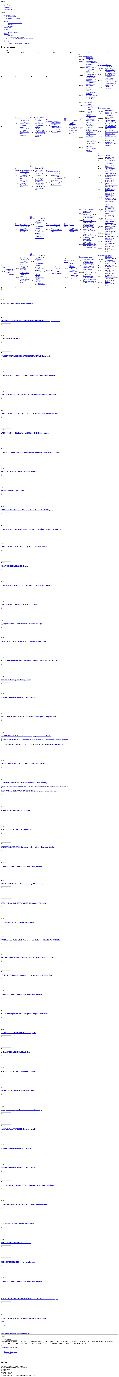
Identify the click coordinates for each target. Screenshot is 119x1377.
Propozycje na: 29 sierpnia (85, 257)
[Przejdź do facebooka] (4, 1327)
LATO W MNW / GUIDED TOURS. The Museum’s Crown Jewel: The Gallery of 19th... (90, 229)
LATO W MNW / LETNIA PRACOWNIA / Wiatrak (110, 249)
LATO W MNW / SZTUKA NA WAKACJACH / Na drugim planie (56, 229)
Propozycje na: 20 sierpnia (53, 225)
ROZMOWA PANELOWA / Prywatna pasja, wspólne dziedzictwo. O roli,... (28, 847)
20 (46, 223)
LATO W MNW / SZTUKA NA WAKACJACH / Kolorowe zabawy (56, 125)
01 (79, 54)
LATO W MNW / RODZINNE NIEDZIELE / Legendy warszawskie (111, 182)
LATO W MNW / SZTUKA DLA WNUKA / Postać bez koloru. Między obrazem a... (31, 414)
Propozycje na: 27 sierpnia (53, 267)
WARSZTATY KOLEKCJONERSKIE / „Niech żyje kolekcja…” (24, 763)
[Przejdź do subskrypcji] (4, 1329)
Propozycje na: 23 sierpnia (105, 205)
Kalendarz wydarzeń (23, 1333)
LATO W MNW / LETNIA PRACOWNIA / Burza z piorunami (24, 132)
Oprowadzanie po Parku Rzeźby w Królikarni (110, 75)
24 (1, 264)
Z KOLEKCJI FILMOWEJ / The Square (39, 170)
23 (98, 203)
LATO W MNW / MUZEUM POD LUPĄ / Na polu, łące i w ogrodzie (25, 175)
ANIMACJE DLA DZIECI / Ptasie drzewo (16, 1243)
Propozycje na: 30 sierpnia (105, 255)
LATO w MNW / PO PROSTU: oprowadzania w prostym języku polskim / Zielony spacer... (73, 128)
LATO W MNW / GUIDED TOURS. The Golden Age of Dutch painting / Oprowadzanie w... (91, 137)
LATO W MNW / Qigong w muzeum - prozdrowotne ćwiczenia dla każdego (39, 123)
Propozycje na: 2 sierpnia (104, 65)
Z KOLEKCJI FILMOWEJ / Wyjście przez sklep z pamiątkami (23, 641)
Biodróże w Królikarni (111, 132)
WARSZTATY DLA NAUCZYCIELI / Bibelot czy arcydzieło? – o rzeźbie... (27, 1185)
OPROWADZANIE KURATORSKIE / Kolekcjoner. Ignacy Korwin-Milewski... (29, 791)
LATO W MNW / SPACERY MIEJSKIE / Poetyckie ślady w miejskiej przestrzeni (91, 147)
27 (46, 265)
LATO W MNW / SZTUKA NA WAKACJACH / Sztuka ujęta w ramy (40, 186)
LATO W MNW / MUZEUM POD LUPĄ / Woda (24, 262)
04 (15, 117)
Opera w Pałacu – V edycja (10, 338)
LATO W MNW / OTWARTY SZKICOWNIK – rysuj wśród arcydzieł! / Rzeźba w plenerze (89, 221)
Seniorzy (25, 1343)
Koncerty (39, 1341)
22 (79, 207)
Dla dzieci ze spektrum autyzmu (60, 1343)
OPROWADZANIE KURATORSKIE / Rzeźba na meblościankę (111, 176)
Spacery (47, 1343)
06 (46, 119)
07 (65, 119)
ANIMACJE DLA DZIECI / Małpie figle (15, 1052)
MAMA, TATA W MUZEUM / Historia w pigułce (18, 1033)
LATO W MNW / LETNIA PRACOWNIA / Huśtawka (110, 189)
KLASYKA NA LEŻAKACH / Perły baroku (111, 266)
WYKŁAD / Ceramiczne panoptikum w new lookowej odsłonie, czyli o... (26, 975)
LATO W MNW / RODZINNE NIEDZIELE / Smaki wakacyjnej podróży (111, 81)
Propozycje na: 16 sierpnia (105, 155)
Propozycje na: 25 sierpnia (22, 258)
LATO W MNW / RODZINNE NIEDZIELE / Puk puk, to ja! (110, 143)
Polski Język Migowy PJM (79, 1343)
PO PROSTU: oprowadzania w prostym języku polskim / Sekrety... (25, 1014)
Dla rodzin (18, 1343)
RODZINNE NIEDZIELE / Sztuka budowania (17, 829)
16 (98, 153)
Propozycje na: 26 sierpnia (37, 255)
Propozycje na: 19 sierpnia (37, 218)
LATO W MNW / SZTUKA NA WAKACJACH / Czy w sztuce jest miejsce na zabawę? (40, 132)
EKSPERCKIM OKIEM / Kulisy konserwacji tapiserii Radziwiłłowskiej (26, 736)
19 (31, 217)
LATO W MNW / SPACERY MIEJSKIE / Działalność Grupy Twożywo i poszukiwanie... (90, 237)
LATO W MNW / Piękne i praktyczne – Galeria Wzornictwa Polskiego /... (27, 510)
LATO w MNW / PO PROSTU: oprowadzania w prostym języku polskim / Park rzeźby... (73, 268)
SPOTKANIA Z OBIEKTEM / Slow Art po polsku (19, 1090)
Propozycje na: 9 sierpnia (104, 108)
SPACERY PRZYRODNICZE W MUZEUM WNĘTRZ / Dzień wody (26, 356)
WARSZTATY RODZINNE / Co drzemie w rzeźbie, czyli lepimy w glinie (91, 68)
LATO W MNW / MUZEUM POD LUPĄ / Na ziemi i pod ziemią (25, 124)
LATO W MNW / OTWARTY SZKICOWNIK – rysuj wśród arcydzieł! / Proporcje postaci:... (91, 85)
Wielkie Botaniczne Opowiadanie (88, 260)
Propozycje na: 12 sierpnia (37, 166)
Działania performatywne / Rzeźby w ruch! (90, 105)
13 (46, 170)
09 (98, 107)
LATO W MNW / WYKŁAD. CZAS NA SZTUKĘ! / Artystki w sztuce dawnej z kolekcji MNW (25, 277)
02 (98, 63)
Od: (3, 1336)
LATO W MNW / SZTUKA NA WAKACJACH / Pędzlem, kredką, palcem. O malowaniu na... (40, 234)
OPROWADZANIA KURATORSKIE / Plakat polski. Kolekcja (111, 227)
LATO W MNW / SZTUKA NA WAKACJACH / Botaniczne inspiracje (56, 176)
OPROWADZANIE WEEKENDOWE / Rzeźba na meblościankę (111, 128)
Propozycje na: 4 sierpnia (22, 118)
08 (79, 101)
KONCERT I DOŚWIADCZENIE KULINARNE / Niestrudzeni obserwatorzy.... (29, 1299)
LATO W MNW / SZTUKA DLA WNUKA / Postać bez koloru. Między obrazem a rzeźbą (40, 280)
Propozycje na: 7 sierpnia (71, 120)
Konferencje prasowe (36, 1343)
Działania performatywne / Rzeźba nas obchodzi (90, 111)
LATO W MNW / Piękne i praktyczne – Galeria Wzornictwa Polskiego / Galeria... (89, 265)
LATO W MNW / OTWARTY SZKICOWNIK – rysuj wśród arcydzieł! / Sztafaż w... (31, 529)
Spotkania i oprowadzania (11, 1341)
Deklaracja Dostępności (10, 1352)
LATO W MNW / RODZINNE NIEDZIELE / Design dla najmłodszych (111, 276)
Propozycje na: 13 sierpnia (53, 171)
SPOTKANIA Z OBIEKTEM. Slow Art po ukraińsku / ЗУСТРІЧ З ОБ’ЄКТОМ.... (31, 940)
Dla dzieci (10, 1343)
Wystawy (52, 1341)
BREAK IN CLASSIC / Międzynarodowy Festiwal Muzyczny (91, 60)
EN (5, 1326)
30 (98, 253)
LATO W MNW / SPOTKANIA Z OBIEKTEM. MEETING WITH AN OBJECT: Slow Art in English (110, 197)
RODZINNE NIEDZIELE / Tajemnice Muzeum (18, 1071)
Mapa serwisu (8, 1353)
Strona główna (5, 1333)
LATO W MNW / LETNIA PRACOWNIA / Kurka (24, 269)
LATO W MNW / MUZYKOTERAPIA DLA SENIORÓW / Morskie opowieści (57, 182)
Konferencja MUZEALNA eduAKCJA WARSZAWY (10, 272)
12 (31, 165)
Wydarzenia (13, 1333)
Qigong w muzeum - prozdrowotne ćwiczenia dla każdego (21, 624)
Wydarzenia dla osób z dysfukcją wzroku (103, 1341)
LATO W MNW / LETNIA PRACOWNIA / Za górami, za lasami (24, 183)
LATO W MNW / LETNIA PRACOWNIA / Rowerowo (110, 87)
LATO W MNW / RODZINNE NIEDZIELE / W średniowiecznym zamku (110, 241)
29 (79, 256)
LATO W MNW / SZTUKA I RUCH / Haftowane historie (56, 131)
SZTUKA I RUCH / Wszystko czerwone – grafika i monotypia (23, 884)
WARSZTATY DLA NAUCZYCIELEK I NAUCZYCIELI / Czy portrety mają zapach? (32, 744)
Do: (3, 1338)
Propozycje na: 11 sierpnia (22, 170)
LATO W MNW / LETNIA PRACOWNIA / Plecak (110, 283)
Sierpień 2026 (4, 50)
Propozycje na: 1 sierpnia (85, 56)
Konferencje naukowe (63, 1341)
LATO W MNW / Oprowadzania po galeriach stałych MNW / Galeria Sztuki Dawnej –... (91, 76)
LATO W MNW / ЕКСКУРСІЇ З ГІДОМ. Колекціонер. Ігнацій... (25, 547)
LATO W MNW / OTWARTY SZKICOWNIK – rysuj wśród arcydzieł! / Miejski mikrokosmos (91, 128)
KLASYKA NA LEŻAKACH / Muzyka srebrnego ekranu (110, 159)
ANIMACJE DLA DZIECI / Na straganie (15, 810)
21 (65, 223)
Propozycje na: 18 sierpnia (22, 225)
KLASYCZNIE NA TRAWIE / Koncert (111, 271)
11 (15, 168)
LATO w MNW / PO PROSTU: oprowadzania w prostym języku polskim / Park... (30, 452)
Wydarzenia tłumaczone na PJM (80, 1341)
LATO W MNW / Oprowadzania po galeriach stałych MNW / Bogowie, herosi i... (91, 119)
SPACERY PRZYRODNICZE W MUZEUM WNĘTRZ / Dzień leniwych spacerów (110, 260)
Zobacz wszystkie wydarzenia (9, 1347)
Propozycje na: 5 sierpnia (37, 117)
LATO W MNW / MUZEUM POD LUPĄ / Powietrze (24, 229)
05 (31, 115)
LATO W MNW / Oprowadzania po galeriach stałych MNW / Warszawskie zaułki (89, 213)
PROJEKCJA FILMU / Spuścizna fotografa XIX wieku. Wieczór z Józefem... (28, 957)
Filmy (45, 1341)
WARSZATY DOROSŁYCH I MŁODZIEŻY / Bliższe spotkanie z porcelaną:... (29, 716)
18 (15, 223)
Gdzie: (4, 1339)
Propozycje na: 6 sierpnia (53, 121)
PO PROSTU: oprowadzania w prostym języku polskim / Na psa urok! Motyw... (29, 660)
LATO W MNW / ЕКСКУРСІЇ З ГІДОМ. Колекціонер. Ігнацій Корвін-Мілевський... (90, 280)
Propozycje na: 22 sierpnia (85, 209)
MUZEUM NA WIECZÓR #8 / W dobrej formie (73, 277)
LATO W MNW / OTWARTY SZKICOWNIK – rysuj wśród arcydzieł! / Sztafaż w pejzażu (89, 273)
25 (15, 256)
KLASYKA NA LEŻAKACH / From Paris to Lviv (111, 112)
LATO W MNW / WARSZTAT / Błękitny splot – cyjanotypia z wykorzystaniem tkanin (89, 245)
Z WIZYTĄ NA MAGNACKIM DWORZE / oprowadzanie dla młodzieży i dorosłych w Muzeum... (111, 119)
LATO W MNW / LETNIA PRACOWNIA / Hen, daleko (111, 136)
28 (65, 258)
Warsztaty (31, 1341)
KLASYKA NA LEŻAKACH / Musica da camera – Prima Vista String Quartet (110, 210)
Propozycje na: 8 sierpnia (85, 102)
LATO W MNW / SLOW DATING (73, 230)
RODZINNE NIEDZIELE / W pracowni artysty (18, 1262)
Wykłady (23, 1341)
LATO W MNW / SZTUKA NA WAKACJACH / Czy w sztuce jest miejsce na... (29, 394)
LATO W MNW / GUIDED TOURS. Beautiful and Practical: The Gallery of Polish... (91, 95)
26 (31, 254)
